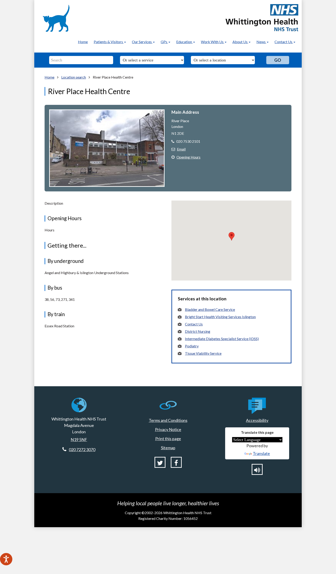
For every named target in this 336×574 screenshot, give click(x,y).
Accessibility (257, 420)
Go (277, 60)
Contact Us (194, 324)
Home (83, 42)
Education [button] (184, 42)
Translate (261, 453)
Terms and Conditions (168, 420)
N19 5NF (79, 439)
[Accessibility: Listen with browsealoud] (257, 469)
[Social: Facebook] (176, 462)
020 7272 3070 (82, 449)
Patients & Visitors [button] (109, 42)
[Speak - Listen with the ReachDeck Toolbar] (6, 559)
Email (181, 149)
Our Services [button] (142, 42)
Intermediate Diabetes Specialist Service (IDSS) (222, 338)
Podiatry (192, 346)
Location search (73, 77)
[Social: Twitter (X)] (160, 462)
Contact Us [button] (284, 42)
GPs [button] (164, 42)
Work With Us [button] (212, 42)
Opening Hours (188, 157)
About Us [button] (240, 42)
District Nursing (197, 331)
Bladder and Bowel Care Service (210, 309)
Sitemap (168, 447)
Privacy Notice (168, 429)
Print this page (168, 438)
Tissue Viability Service (203, 353)
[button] (232, 236)
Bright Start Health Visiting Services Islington (220, 317)
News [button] (261, 42)
